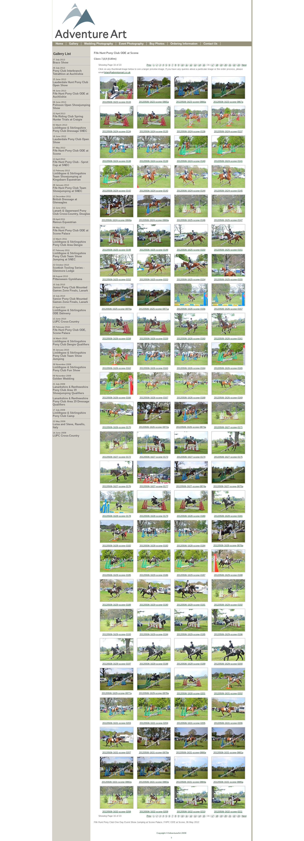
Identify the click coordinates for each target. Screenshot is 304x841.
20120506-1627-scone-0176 (116, 486)
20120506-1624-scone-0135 (154, 131)
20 (225, 65)
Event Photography (131, 43)
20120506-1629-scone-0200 (228, 664)
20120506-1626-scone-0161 (228, 338)
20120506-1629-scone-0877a (117, 693)
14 (199, 65)
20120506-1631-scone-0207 (116, 752)
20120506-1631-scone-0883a (154, 782)
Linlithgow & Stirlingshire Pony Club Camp (69, 414)
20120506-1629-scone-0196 (228, 634)
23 (238, 65)
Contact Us (210, 43)
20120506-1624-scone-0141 (228, 161)
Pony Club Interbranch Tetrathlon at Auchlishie (68, 72)
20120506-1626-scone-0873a (191, 427)
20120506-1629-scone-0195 (191, 634)
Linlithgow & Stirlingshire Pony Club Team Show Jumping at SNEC (69, 256)
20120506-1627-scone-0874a (191, 486)
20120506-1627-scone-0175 (228, 457)
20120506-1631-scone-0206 (228, 723)
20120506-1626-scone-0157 (228, 309)
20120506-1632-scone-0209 (154, 811)
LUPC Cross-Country (66, 321)
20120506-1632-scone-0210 (191, 811)
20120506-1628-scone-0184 (191, 545)
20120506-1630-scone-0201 (191, 693)
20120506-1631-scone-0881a (228, 752)
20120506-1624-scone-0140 (191, 161)
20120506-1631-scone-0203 (116, 723)
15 (204, 65)
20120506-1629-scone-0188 (228, 575)
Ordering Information (183, 43)
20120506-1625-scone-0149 (154, 250)
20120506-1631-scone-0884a (191, 782)
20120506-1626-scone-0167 (154, 397)
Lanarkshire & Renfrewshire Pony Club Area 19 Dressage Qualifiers (71, 401)
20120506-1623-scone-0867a (228, 102)
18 (217, 65)
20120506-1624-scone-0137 (228, 131)
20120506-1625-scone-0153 (154, 279)
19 (221, 65)
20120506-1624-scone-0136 (191, 131)
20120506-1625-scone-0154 (191, 279)
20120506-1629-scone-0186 (154, 575)
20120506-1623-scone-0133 (116, 102)
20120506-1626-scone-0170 (116, 427)
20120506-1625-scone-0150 (191, 250)
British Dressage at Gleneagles (65, 201)
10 (182, 65)
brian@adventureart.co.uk (117, 72)
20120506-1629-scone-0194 (154, 634)
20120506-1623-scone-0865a (154, 102)
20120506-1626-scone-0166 (116, 397)
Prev (149, 65)
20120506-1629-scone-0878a (154, 693)
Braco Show (60, 62)
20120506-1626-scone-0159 (154, 338)
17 (212, 65)
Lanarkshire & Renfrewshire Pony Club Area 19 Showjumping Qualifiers (70, 390)
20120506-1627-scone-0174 (191, 457)
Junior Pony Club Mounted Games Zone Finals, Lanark (70, 289)
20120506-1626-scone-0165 (228, 368)
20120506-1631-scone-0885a (228, 782)
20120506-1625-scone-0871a (154, 309)
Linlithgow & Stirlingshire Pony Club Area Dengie (69, 243)
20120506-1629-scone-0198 (154, 664)
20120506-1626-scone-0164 (191, 368)
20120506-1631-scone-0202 (228, 693)
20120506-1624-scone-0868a (117, 220)
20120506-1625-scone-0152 (116, 279)
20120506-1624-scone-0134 (116, 131)
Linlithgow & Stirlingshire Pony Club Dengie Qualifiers (71, 343)
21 (230, 65)
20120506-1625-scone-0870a (117, 309)
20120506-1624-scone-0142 (116, 190)
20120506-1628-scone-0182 (116, 545)
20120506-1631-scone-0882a (117, 782)
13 (195, 65)
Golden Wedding (63, 378)
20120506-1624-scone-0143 (154, 190)
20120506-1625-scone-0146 (191, 220)
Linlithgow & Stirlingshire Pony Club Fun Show (69, 369)
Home (59, 43)
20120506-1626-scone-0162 (116, 368)
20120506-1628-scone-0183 (154, 545)
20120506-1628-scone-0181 (228, 516)
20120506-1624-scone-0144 (191, 190)
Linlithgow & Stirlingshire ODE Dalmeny (69, 312)
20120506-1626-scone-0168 (191, 397)
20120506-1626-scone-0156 (191, 309)
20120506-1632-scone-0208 (116, 811)
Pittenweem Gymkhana (67, 279)
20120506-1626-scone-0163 (154, 368)
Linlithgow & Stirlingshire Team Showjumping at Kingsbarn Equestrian (69, 176)
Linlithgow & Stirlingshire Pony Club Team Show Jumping (69, 355)
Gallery (73, 43)
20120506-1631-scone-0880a (191, 752)
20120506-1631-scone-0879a (154, 752)
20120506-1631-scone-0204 (154, 723)
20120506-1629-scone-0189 (116, 604)
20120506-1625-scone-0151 (228, 250)
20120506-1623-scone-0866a (191, 102)
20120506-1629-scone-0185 (116, 575)
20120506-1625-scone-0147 (228, 220)
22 (234, 65)
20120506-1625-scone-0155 (228, 279)
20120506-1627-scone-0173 (154, 457)
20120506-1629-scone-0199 (191, 664)
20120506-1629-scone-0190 (154, 604)
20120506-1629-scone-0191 (191, 604)
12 (191, 65)
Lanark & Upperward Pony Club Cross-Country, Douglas (71, 212)
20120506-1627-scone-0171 (228, 427)
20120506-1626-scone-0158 (116, 338)
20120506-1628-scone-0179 (154, 516)
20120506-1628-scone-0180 (191, 516)
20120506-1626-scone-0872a (154, 427)
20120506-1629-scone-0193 (116, 634)
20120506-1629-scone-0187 (191, 575)
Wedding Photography (98, 43)
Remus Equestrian (64, 222)
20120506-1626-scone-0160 (191, 338)
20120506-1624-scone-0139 (154, 161)
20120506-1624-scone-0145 (228, 190)
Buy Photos (157, 43)
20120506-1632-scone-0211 (228, 811)
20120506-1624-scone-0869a (154, 220)
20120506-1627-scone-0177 (154, 486)
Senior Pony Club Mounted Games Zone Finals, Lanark (70, 300)
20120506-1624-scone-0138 (116, 161)
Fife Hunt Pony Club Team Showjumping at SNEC (69, 189)
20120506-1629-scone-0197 (116, 664)
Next (244, 65)
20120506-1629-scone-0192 (228, 604)
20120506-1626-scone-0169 (228, 397)
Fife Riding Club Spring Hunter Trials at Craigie (68, 118)
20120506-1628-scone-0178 (116, 516)
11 (187, 65)
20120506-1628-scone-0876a (228, 545)
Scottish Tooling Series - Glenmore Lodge (68, 269)
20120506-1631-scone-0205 (191, 723)
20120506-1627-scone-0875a (228, 486)
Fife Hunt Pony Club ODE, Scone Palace (69, 331)
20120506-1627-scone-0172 (116, 457)
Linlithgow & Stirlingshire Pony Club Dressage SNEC (70, 129)
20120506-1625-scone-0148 (116, 250)
